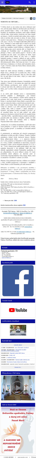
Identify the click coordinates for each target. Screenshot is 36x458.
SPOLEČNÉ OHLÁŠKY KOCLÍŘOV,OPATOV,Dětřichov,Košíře (13, 350)
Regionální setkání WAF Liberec (17, 353)
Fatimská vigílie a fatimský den (22, 359)
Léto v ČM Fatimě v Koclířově (22, 347)
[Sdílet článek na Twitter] (31, 18)
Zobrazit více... (18, 367)
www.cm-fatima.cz (6, 257)
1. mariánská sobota (11, 357)
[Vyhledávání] (29, 2)
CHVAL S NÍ (12, 355)
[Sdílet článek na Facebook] (34, 18)
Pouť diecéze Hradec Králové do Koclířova (17, 362)
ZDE (15, 200)
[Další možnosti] (34, 2)
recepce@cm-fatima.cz (11, 213)
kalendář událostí (18, 345)
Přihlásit (33, 457)
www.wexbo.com (23, 457)
